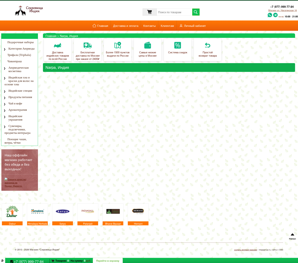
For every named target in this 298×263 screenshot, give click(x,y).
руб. (73, 260)
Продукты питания (20, 97)
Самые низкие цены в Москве (148, 54)
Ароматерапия (17, 109)
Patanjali (87, 223)
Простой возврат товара (208, 54)
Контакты (149, 26)
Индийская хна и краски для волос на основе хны (19, 81)
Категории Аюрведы (21, 48)
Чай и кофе (15, 103)
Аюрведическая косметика (18, 69)
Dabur (12, 223)
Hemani (138, 223)
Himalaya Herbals (37, 223)
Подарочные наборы (20, 42)
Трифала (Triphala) (19, 55)
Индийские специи (20, 90)
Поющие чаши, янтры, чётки (15, 141)
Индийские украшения (15, 118)
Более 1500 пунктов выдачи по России (118, 54)
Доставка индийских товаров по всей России (57, 56)
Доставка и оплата (125, 26)
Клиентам (167, 26)
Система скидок (177, 52)
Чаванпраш (14, 61)
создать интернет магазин (245, 249)
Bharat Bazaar (113, 223)
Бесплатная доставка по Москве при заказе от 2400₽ (88, 56)
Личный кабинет (195, 26)
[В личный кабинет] (149, 260)
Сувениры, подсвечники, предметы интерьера (17, 129)
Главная (102, 26)
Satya (62, 223)
